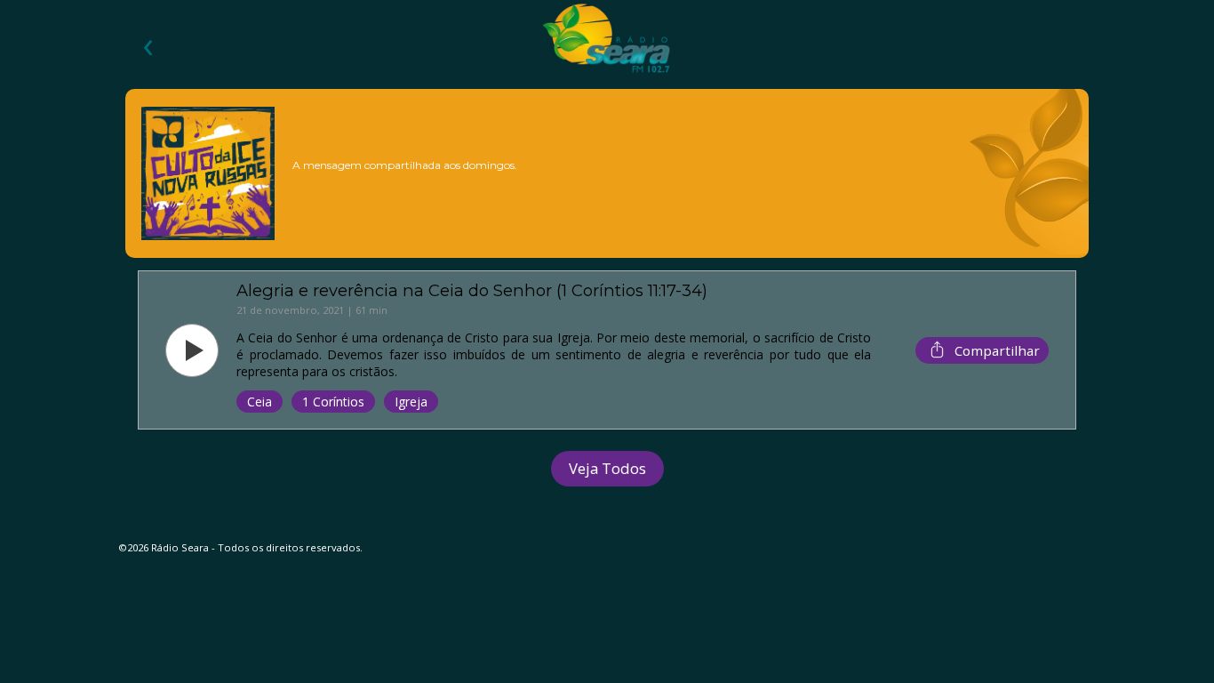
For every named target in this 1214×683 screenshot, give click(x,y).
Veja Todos (607, 468)
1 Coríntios (333, 401)
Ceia (259, 401)
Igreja (411, 401)
